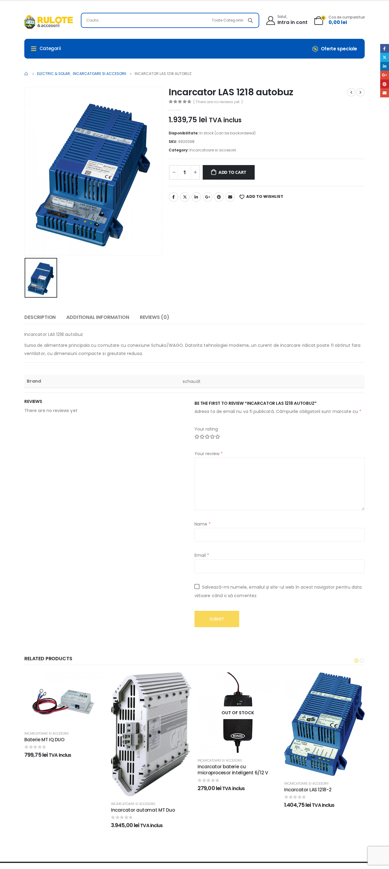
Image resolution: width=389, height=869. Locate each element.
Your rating (206, 429)
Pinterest (219, 197)
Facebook (173, 197)
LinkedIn (196, 197)
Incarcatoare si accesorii (212, 150)
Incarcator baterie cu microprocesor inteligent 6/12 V (233, 769)
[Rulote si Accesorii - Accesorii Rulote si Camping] (48, 22)
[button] (356, 660)
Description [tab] (40, 317)
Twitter (185, 197)
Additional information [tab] (97, 317)
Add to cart (232, 172)
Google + (207, 197)
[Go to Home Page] (26, 73)
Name (202, 524)
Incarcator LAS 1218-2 (307, 789)
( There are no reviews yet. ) (218, 101)
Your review (208, 454)
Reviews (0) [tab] (154, 317)
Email (230, 197)
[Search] (250, 20)
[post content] (64, 699)
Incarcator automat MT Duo (143, 810)
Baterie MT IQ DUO (44, 739)
